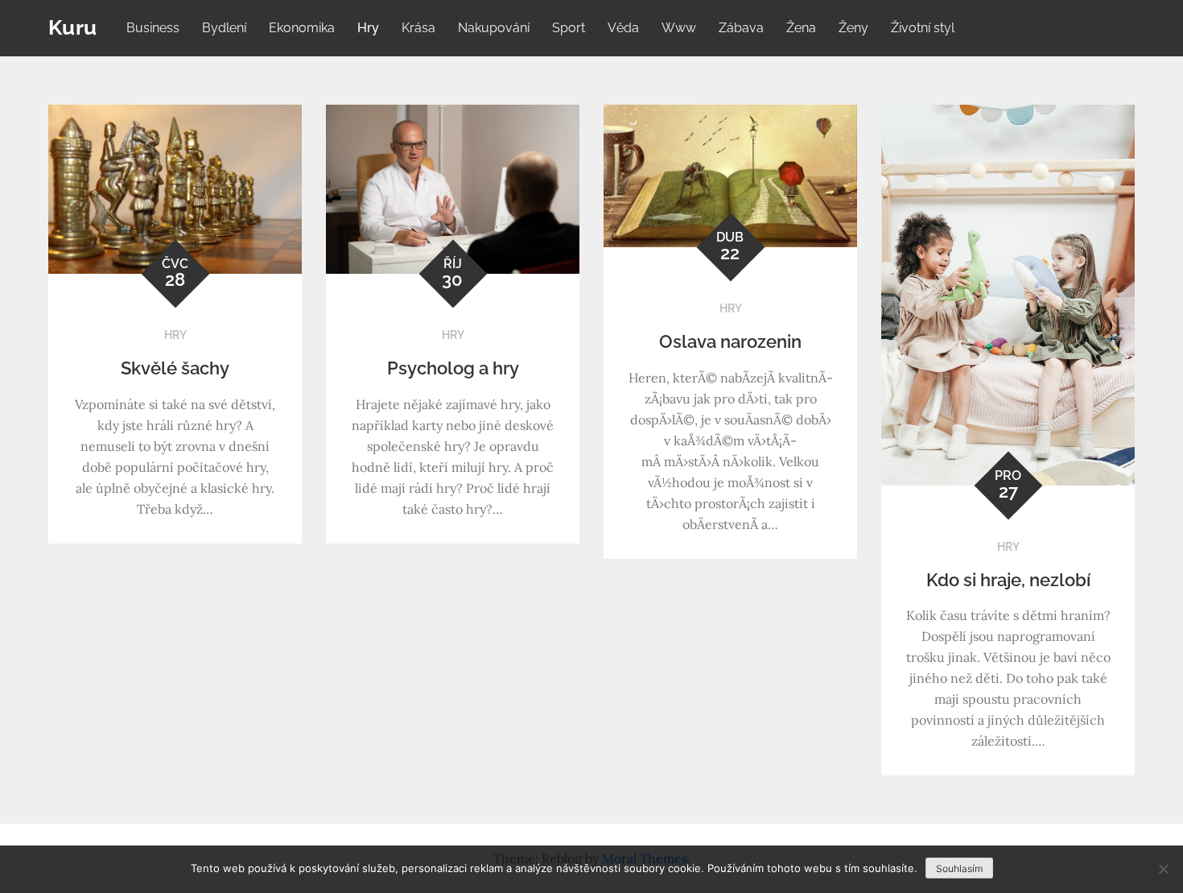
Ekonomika (302, 27)
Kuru (72, 27)
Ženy (853, 27)
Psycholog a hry (453, 368)
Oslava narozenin (730, 341)
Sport (568, 27)
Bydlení (224, 27)
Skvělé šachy (175, 368)
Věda (623, 27)
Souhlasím (959, 868)
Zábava (741, 27)
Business (152, 27)
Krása (418, 27)
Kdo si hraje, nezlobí (1008, 579)
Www (679, 27)
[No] (1163, 869)
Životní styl (922, 27)
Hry (368, 27)
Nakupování (494, 27)
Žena (801, 27)
